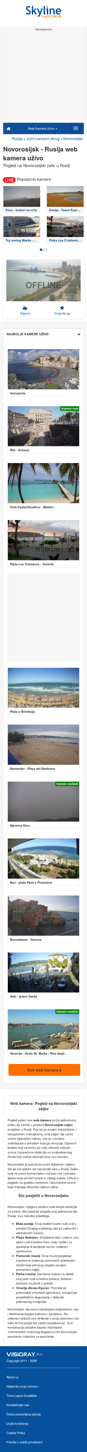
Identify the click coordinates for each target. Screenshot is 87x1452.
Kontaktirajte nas (17, 1405)
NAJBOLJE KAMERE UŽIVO (28, 334)
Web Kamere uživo (41, 128)
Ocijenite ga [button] (62, 313)
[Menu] (75, 128)
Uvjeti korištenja (17, 1423)
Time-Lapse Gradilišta (21, 1395)
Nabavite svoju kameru (22, 1386)
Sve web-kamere (43, 1070)
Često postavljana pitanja (23, 1414)
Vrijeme (25, 313)
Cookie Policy (15, 1432)
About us (12, 1377)
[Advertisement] (43, 75)
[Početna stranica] (8, 128)
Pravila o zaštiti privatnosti (24, 1442)
